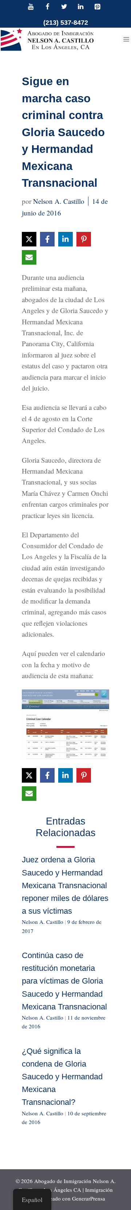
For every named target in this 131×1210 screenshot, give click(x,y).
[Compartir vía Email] (29, 257)
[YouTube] (31, 7)
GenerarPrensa (88, 1198)
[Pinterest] (97, 7)
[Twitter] (64, 7)
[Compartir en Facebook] (47, 239)
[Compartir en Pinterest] (83, 239)
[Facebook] (48, 7)
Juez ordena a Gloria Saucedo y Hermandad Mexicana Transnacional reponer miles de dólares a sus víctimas (65, 885)
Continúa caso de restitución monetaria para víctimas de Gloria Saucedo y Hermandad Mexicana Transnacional (64, 981)
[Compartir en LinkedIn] (65, 239)
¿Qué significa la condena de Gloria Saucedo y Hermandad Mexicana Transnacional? (62, 1077)
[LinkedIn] (81, 7)
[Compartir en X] (29, 239)
